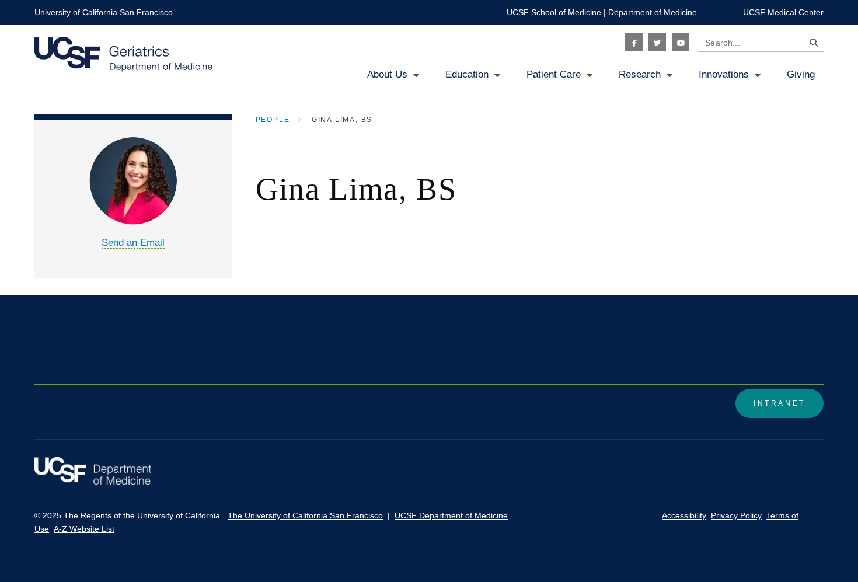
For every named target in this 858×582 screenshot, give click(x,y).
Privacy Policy (736, 515)
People (273, 120)
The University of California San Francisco (305, 515)
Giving (801, 74)
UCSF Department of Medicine (451, 515)
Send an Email (133, 242)
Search (811, 44)
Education (467, 74)
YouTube (680, 42)
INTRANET (779, 403)
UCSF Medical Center (783, 12)
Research (640, 74)
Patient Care (553, 74)
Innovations (724, 74)
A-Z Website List (84, 529)
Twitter (657, 42)
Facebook (634, 42)
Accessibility (684, 515)
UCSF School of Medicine (554, 12)
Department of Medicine (652, 12)
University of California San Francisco (103, 12)
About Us (387, 74)
